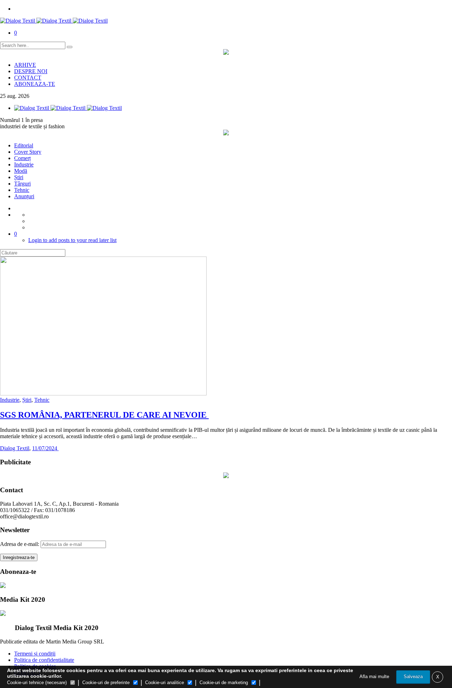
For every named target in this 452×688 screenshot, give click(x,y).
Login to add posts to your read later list (72, 240)
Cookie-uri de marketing (224, 682)
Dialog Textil (14, 448)
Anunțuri (24, 196)
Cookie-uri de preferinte (106, 682)
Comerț (22, 158)
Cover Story (27, 152)
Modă (20, 171)
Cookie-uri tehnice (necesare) (37, 682)
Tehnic (21, 190)
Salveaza (413, 676)
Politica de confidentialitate (44, 660)
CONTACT (27, 78)
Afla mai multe (374, 676)
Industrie (24, 164)
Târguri (22, 184)
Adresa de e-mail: (20, 544)
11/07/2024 (45, 448)
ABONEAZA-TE (34, 84)
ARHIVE (25, 65)
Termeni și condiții (34, 654)
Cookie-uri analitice (164, 682)
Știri (18, 177)
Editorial (23, 145)
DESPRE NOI (30, 71)
